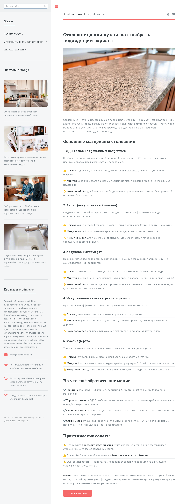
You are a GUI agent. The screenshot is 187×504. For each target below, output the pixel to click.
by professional (84, 14)
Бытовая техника (15, 49)
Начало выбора (13, 34)
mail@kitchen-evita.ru (21, 354)
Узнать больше (77, 493)
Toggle (56, 6)
